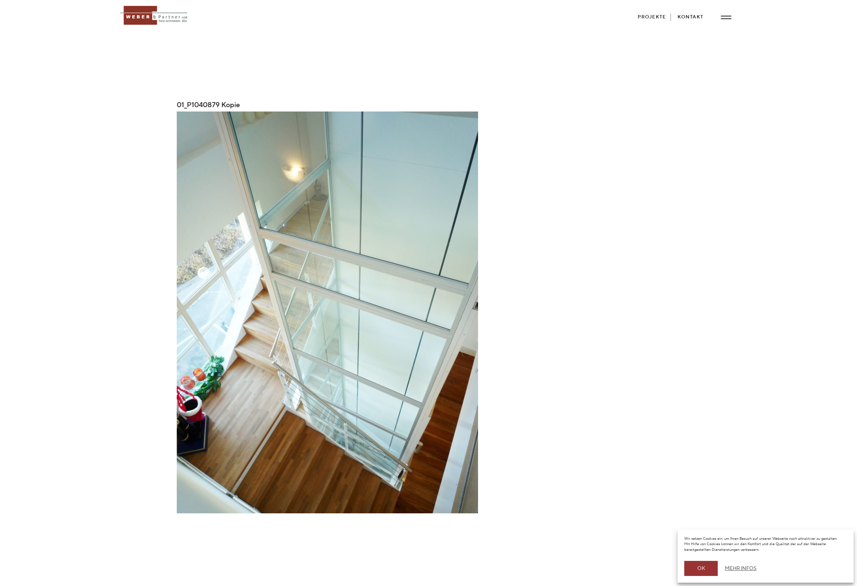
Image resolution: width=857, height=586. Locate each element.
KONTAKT (691, 17)
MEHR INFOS (740, 568)
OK (701, 568)
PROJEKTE (652, 17)
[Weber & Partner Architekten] (155, 15)
